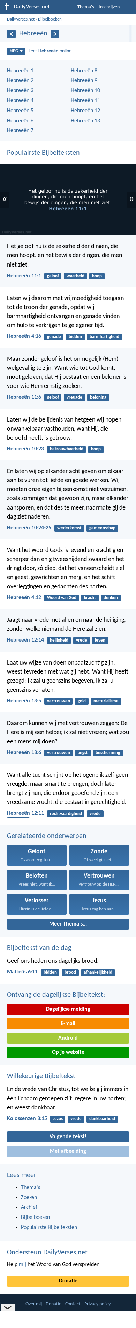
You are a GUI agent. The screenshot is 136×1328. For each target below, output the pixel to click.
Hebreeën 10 (85, 90)
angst (83, 753)
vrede (81, 640)
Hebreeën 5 (20, 111)
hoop (97, 276)
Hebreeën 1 (20, 71)
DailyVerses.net (21, 19)
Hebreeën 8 (84, 71)
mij (22, 1265)
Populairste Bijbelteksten (43, 152)
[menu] (129, 9)
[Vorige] (11, 34)
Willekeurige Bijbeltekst (41, 1076)
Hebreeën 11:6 (24, 397)
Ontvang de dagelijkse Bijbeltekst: (56, 995)
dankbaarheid (102, 1119)
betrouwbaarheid (66, 449)
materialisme (106, 701)
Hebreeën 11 (85, 101)
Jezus (58, 1119)
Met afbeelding (68, 1151)
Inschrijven (109, 7)
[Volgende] (55, 34)
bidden (75, 337)
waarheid (75, 276)
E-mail (68, 1023)
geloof (53, 276)
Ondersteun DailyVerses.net (47, 1252)
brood (70, 972)
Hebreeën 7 (20, 130)
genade (54, 337)
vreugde (74, 397)
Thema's (85, 7)
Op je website (68, 1052)
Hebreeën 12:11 (25, 813)
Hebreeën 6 (20, 121)
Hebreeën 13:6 (24, 753)
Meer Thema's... (68, 924)
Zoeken (29, 1197)
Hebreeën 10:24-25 (29, 528)
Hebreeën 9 (84, 80)
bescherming (108, 753)
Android (68, 1038)
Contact (73, 1304)
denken (111, 598)
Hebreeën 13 (85, 121)
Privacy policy (97, 1304)
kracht (90, 598)
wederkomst (69, 528)
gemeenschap (102, 528)
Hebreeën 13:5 (24, 701)
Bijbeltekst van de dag (39, 948)
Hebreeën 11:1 (24, 276)
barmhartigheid (104, 337)
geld (82, 701)
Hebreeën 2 (20, 80)
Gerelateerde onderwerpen (46, 836)
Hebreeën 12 (85, 111)
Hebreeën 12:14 (25, 640)
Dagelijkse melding (68, 1009)
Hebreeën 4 (20, 101)
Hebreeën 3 (20, 90)
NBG (14, 51)
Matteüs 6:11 (22, 972)
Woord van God (61, 598)
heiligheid (59, 640)
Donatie (68, 1281)
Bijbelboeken (50, 19)
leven (100, 640)
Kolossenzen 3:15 (27, 1119)
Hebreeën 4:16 (24, 336)
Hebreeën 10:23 (25, 449)
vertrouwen (58, 701)
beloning (98, 397)
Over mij (33, 1304)
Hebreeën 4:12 (24, 598)
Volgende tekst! (68, 1137)
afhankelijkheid (98, 972)
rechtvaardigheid (66, 814)
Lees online (50, 51)
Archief (29, 1207)
